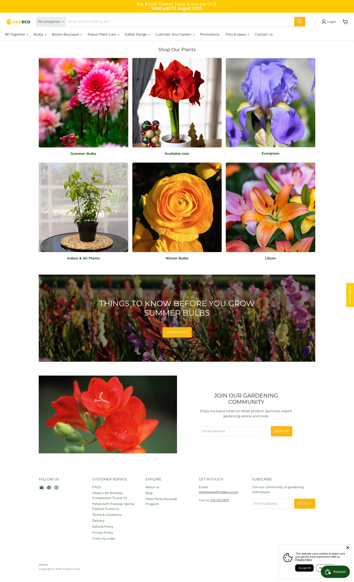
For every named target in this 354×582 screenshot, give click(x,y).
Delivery (98, 521)
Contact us (264, 34)
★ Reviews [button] (350, 295)
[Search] (299, 21)
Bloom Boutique (66, 34)
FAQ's (96, 487)
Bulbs (39, 34)
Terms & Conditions (107, 515)
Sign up (281, 431)
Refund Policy (102, 527)
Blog (148, 493)
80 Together (15, 34)
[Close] (348, 548)
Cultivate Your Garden (173, 34)
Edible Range (136, 34)
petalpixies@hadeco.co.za (218, 492)
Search (43, 564)
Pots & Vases (236, 34)
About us (152, 487)
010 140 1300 (219, 500)
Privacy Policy (102, 532)
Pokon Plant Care (102, 34)
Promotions (209, 34)
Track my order (103, 538)
